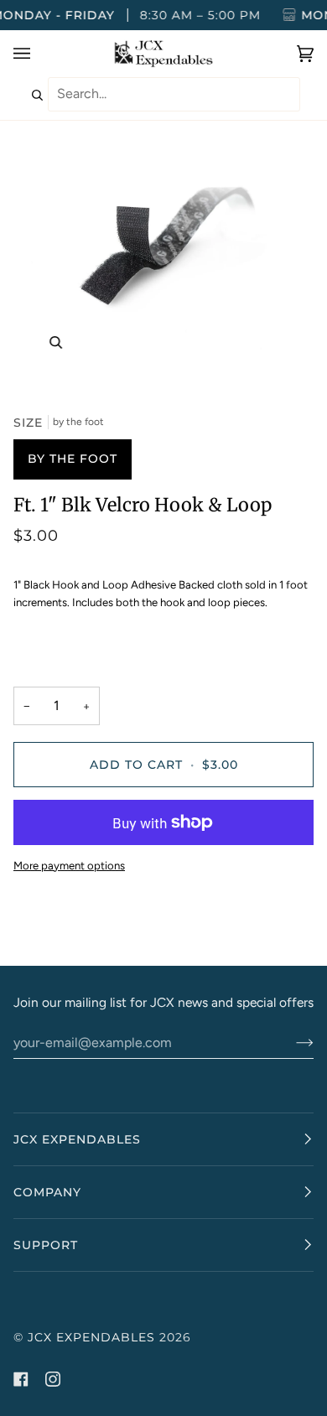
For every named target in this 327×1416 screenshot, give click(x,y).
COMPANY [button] (47, 1192)
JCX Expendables (91, 1337)
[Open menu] (38, 53)
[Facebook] (21, 1379)
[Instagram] (52, 1379)
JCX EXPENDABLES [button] (77, 1139)
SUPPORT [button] (45, 1245)
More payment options (69, 865)
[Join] (291, 1042)
